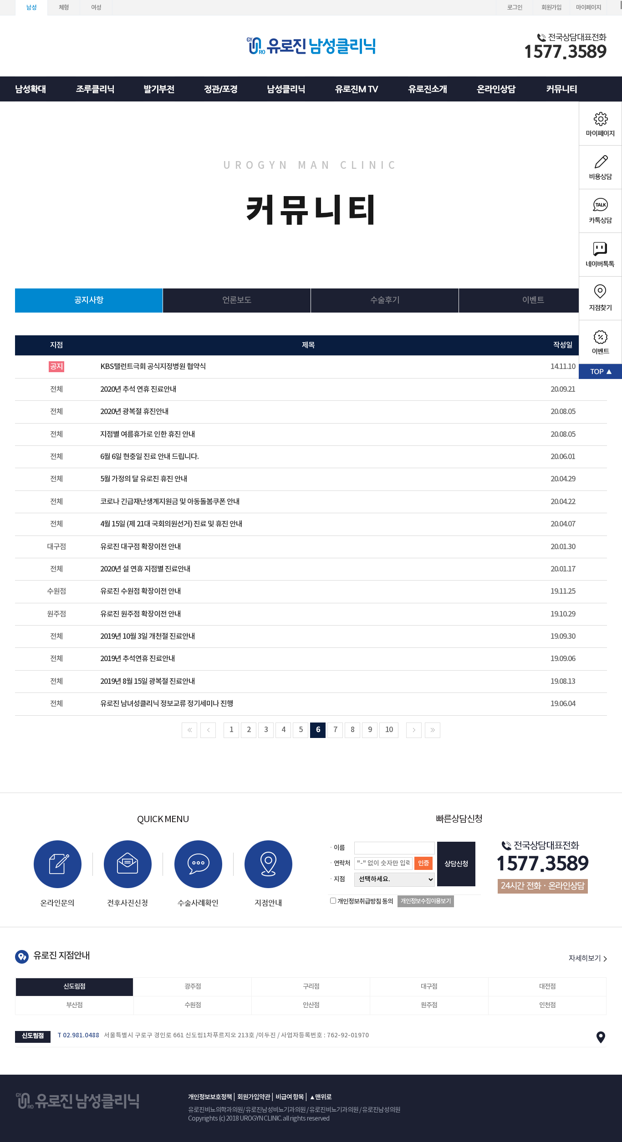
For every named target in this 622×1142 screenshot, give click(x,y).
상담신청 (456, 864)
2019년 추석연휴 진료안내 (137, 659)
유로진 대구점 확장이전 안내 (140, 547)
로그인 (514, 7)
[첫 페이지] (189, 730)
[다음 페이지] (414, 730)
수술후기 (384, 300)
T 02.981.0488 (78, 1035)
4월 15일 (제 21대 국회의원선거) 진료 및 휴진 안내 (171, 524)
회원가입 (551, 7)
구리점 (311, 986)
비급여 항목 (289, 1097)
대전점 (547, 986)
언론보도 (236, 300)
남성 (31, 7)
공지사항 (88, 300)
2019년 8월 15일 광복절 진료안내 (147, 681)
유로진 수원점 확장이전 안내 (140, 591)
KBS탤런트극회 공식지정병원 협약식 (153, 367)
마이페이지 (588, 7)
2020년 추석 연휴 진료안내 (138, 389)
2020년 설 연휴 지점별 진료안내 (145, 569)
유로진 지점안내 (61, 955)
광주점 (192, 986)
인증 (423, 863)
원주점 (429, 1005)
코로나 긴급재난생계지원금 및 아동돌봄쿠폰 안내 (170, 502)
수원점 (192, 1005)
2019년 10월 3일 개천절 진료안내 (147, 636)
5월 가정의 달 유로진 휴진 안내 (143, 479)
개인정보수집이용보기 (426, 901)
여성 (96, 7)
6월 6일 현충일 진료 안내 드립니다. (149, 457)
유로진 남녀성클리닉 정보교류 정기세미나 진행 (166, 704)
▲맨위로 (320, 1097)
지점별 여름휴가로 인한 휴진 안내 (147, 434)
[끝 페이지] (432, 730)
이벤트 (533, 300)
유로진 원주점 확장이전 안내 (140, 614)
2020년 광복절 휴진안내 (134, 412)
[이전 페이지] (208, 730)
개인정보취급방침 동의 (365, 901)
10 (389, 730)
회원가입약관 (253, 1097)
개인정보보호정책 (210, 1097)
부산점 (74, 1005)
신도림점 (74, 986)
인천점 (547, 1005)
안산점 (311, 1005)
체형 (64, 7)
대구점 (429, 986)
